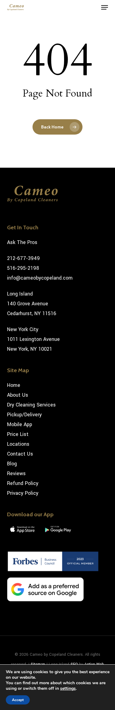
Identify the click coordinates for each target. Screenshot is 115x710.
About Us (17, 395)
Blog (12, 463)
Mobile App (19, 424)
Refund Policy (22, 483)
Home (13, 385)
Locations (18, 444)
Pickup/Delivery (24, 414)
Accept (18, 699)
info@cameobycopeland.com (40, 277)
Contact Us (20, 453)
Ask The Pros (22, 242)
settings (68, 688)
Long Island (20, 293)
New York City (22, 329)
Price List (18, 434)
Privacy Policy (22, 493)
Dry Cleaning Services (31, 404)
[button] (104, 7)
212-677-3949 (23, 258)
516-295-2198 (23, 268)
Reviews (16, 473)
